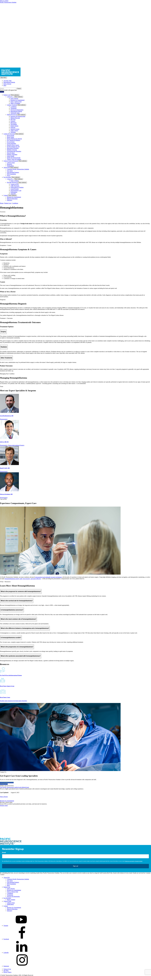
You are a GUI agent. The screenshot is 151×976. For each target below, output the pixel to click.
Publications (10, 166)
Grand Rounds (14, 189)
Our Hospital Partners (13, 172)
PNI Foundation (11, 174)
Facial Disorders (11, 143)
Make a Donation (15, 103)
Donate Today (4, 805)
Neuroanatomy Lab (15, 190)
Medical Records (15, 118)
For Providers (7, 177)
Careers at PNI (14, 184)
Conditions (13, 106)
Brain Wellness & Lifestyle (14, 138)
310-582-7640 (7, 80)
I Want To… (10, 96)
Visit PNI (13, 193)
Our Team (10, 171)
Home (1, 203)
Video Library (14, 130)
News (8, 175)
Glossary (12, 121)
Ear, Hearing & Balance (13, 140)
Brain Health (10, 135)
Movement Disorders (13, 148)
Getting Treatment (12, 105)
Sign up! (75, 866)
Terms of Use (7, 969)
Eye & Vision (11, 142)
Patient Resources (12, 114)
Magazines (13, 122)
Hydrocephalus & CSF (13, 146)
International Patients (9, 82)
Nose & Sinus (11, 153)
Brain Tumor (10, 137)
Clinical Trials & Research (10, 161)
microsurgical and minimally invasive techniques (48, 577)
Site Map (5, 970)
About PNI (6, 167)
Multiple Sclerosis (12, 149)
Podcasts (12, 127)
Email (4, 852)
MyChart (12, 119)
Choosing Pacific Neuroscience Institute (18, 169)
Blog (4, 85)
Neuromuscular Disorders (14, 151)
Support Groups (14, 129)
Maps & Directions (12, 198)
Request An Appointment (17, 100)
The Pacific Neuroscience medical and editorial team (14, 787)
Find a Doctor (7, 84)
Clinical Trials (11, 162)
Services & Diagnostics (16, 110)
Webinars (13, 132)
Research (9, 164)
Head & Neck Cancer (13, 145)
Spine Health (10, 156)
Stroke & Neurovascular (13, 157)
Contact (5, 195)
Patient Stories (14, 126)
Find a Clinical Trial (15, 101)
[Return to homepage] (75, 837)
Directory (9, 200)
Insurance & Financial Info (17, 116)
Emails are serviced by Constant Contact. (134, 861)
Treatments (13, 108)
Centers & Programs (9, 134)
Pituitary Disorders (12, 154)
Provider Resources (12, 182)
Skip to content (4, 0)
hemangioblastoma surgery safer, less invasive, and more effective (23, 578)
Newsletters (13, 124)
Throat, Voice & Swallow (14, 159)
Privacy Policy (7, 972)
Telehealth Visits (15, 113)
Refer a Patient (14, 181)
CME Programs (14, 186)
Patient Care (6, 95)
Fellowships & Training (17, 187)
